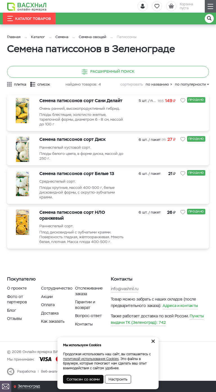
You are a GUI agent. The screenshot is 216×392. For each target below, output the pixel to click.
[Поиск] (209, 18)
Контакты (84, 324)
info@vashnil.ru (124, 288)
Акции (47, 296)
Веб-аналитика (53, 371)
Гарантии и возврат (85, 304)
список (43, 84)
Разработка (26, 371)
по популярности (190, 84)
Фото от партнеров (17, 299)
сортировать (131, 84)
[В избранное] (183, 100)
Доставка (49, 313)
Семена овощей (92, 37)
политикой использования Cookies (91, 359)
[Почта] (5, 386)
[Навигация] (210, 6)
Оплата (48, 304)
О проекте (17, 288)
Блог (11, 310)
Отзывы (14, 318)
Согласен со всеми (83, 379)
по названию (157, 84)
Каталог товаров (33, 18)
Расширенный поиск (112, 71)
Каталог (38, 37)
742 (157, 319)
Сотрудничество (57, 288)
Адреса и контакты (180, 305)
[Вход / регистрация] (143, 6)
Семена (61, 37)
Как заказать (52, 321)
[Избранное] (157, 6)
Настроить (118, 379)
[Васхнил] (26, 6)
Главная (14, 37)
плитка (20, 84)
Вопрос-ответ (88, 315)
